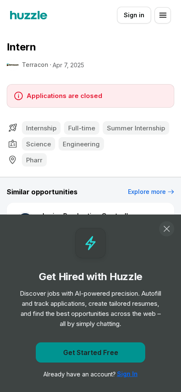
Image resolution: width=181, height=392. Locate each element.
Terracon (35, 64)
